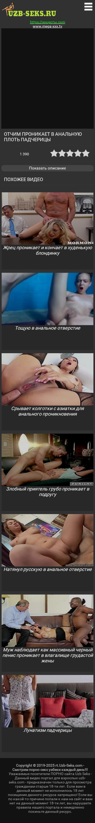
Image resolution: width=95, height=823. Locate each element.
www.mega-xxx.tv (47, 26)
